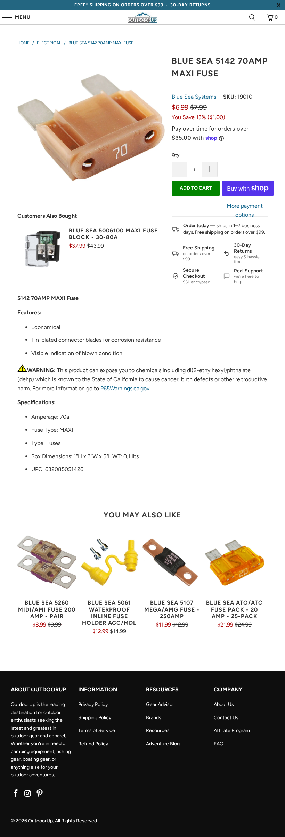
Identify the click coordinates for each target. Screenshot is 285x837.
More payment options (245, 210)
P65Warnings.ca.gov (124, 388)
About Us (224, 704)
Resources (158, 731)
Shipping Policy (94, 718)
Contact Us (226, 718)
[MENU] (4, 17)
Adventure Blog (163, 744)
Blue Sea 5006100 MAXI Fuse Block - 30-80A (113, 233)
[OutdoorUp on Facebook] (16, 793)
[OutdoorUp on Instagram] (28, 793)
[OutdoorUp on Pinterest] (40, 793)
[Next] (261, 584)
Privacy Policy (93, 704)
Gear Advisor (160, 704)
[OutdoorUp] (142, 17)
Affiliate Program (232, 731)
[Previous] (23, 584)
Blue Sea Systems (194, 96)
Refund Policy (93, 744)
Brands (153, 718)
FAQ (218, 744)
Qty (175, 155)
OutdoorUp (40, 821)
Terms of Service (96, 731)
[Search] (252, 17)
